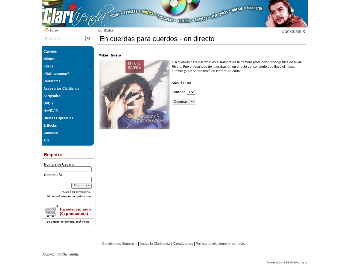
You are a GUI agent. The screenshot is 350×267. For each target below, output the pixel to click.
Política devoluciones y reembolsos (222, 244)
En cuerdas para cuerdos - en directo (157, 39)
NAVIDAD (50, 111)
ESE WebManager (295, 262)
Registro (53, 154)
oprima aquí (84, 196)
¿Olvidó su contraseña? (77, 191)
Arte (46, 140)
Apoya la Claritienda (155, 244)
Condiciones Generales (119, 244)
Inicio (54, 30)
